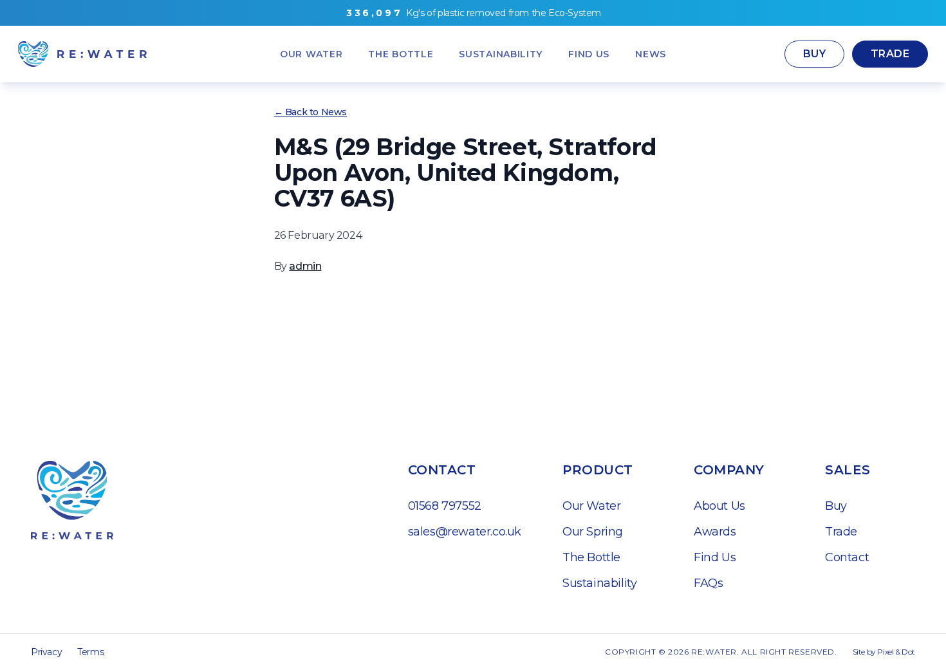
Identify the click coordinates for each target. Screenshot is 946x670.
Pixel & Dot (896, 651)
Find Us (715, 557)
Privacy (46, 652)
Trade (890, 54)
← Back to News (310, 112)
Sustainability (599, 583)
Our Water (591, 506)
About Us (719, 506)
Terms (90, 652)
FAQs (708, 583)
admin (305, 266)
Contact (847, 557)
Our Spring (592, 532)
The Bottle (591, 557)
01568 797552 (444, 506)
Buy (814, 54)
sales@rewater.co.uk (464, 532)
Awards (715, 532)
